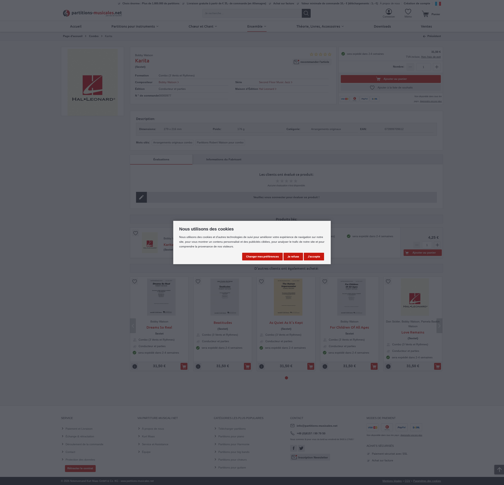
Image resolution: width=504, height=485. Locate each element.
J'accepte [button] (314, 256)
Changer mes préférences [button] (262, 256)
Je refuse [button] (293, 256)
